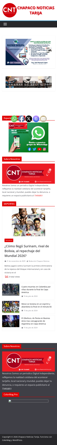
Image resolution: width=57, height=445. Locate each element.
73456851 (7, 388)
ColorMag (6, 440)
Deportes (9, 240)
